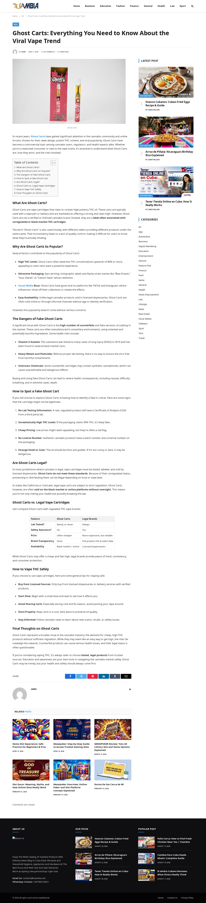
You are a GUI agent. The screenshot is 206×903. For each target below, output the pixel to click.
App (141, 231)
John (23, 52)
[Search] (192, 6)
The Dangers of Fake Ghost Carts (33, 174)
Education (105, 6)
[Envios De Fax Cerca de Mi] (112, 770)
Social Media (25, 285)
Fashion (120, 6)
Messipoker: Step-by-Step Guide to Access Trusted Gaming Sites (71, 745)
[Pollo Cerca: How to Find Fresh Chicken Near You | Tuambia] (146, 842)
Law (172, 6)
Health (161, 6)
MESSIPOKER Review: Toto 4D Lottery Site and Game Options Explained (112, 747)
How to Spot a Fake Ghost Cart (32, 178)
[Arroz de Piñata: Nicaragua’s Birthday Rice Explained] (166, 132)
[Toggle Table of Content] (51, 162)
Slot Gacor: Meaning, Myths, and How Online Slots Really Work (31, 786)
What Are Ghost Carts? (27, 167)
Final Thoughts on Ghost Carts (32, 193)
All (16, 24)
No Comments (49, 52)
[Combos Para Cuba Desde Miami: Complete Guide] (146, 858)
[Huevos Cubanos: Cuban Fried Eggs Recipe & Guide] (166, 82)
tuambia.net (43, 897)
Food (141, 275)
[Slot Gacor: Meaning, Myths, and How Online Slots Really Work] (31, 770)
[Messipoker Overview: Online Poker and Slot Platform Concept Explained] (71, 770)
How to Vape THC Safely (28, 189)
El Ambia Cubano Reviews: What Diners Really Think (172, 873)
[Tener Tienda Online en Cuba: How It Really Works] (166, 181)
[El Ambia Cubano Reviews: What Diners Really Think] (146, 875)
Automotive (144, 236)
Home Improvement (149, 294)
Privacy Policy (187, 897)
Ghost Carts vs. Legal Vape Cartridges (35, 185)
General (148, 6)
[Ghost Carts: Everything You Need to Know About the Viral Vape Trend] (69, 123)
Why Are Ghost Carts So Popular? (33, 170)
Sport (183, 6)
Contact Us (172, 897)
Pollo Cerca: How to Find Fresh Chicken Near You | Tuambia (174, 840)
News (141, 309)
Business (90, 6)
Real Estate (144, 313)
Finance (134, 6)
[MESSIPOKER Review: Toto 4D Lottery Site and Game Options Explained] (112, 729)
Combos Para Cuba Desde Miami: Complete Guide (171, 856)
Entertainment (146, 255)
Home (76, 6)
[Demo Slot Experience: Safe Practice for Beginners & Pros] (31, 729)
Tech (141, 333)
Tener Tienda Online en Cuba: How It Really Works (169, 203)
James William (154, 110)
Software (143, 323)
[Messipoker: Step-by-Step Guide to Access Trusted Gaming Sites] (71, 729)
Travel (142, 338)
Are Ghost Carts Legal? (28, 181)
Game (141, 280)
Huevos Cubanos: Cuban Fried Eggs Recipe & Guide (168, 103)
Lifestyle (143, 304)
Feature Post (146, 96)
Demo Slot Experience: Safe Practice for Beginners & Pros (29, 745)
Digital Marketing (147, 246)
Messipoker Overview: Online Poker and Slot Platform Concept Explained (70, 787)
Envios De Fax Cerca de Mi (109, 784)
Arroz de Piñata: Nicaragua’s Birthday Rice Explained (169, 153)
